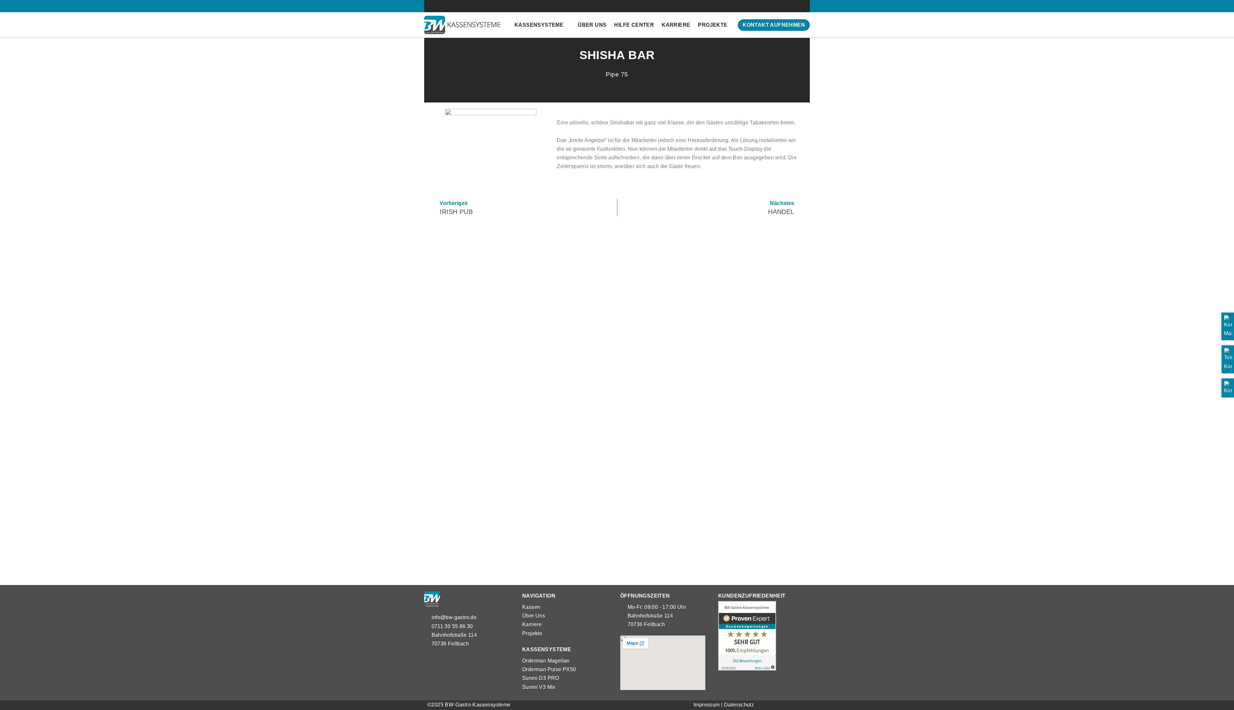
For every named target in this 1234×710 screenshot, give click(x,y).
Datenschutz (739, 704)
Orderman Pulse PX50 (549, 669)
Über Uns (533, 615)
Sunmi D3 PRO (540, 678)
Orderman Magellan (546, 660)
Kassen (531, 607)
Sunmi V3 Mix (539, 687)
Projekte (532, 633)
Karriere (531, 624)
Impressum (706, 704)
